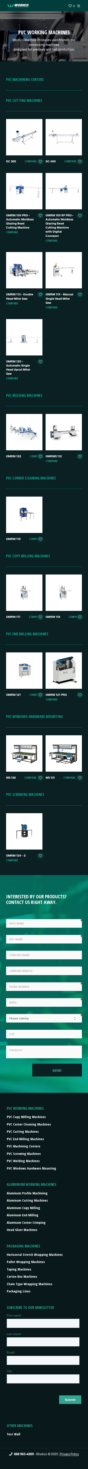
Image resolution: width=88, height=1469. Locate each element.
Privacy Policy (69, 1454)
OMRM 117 (13, 617)
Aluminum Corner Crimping (26, 1222)
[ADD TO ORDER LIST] (40, 161)
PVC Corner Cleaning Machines (29, 1124)
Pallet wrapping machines (26, 1261)
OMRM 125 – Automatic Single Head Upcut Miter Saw (18, 368)
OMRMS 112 (54, 456)
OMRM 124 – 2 (16, 855)
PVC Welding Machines (23, 1160)
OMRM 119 (13, 539)
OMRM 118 (53, 617)
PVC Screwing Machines (24, 1153)
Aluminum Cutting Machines (27, 1200)
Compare (31, 161)
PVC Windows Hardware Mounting (31, 1168)
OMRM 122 (13, 456)
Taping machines (19, 1269)
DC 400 (51, 161)
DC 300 (11, 161)
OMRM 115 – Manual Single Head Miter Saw (59, 298)
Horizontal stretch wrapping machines (35, 1254)
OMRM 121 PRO (56, 694)
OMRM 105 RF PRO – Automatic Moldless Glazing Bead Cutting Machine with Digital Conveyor (60, 225)
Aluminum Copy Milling (23, 1207)
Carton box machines (22, 1276)
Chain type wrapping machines (29, 1284)
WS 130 (11, 777)
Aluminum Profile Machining (27, 1193)
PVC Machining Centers (23, 1146)
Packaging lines (18, 1291)
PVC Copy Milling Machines (26, 1116)
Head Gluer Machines (22, 1229)
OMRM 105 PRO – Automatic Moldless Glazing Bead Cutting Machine (20, 221)
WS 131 (50, 777)
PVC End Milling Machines (25, 1139)
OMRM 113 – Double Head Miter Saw (19, 296)
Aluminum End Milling (22, 1215)
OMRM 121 (13, 694)
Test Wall (13, 1434)
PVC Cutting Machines (23, 1131)
